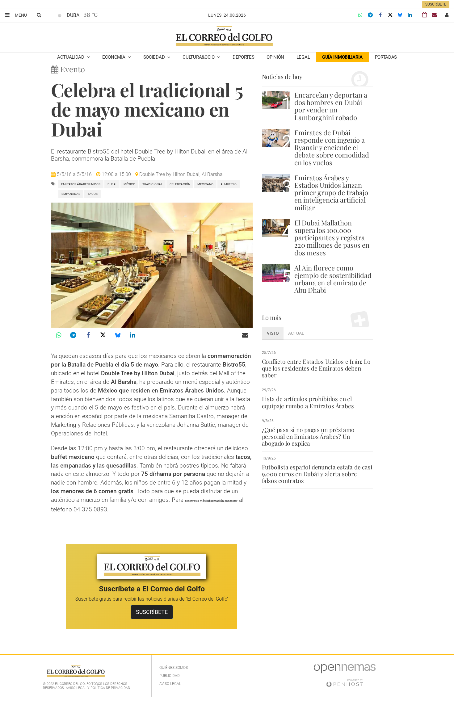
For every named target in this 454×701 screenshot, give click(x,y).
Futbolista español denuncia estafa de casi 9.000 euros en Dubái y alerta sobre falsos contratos (317, 474)
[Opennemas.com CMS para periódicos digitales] (345, 675)
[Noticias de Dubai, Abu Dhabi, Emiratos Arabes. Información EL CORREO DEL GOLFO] (223, 36)
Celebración (180, 184)
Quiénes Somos (173, 667)
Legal (303, 57)
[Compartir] (360, 15)
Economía (114, 57)
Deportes (243, 57)
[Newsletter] (434, 15)
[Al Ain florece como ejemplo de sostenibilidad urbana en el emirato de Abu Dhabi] (276, 273)
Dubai (111, 184)
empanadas (70, 193)
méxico (129, 184)
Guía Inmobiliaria (342, 57)
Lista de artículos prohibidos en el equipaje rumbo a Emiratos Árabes (308, 402)
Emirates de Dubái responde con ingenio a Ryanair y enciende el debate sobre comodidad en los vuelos (331, 147)
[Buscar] (39, 14)
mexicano (205, 184)
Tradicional (152, 184)
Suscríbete (435, 4)
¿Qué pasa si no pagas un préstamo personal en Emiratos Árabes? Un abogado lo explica (308, 436)
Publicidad (169, 676)
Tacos (92, 193)
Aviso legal (170, 684)
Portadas (386, 57)
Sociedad (154, 57)
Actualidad (71, 57)
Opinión (275, 57)
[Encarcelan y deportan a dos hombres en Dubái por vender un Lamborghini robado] (276, 100)
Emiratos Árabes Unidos (80, 184)
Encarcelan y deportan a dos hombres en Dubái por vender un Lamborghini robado (330, 106)
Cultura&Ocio (199, 57)
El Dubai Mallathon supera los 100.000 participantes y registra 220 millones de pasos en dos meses (331, 237)
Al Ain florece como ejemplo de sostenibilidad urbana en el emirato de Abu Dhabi (333, 279)
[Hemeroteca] (424, 15)
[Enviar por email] (245, 335)
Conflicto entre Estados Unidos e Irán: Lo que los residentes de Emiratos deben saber (316, 368)
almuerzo (229, 184)
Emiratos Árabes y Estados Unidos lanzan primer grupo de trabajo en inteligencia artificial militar (331, 192)
